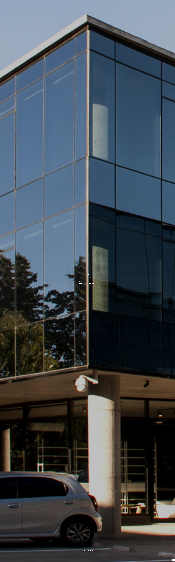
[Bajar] (87, 288)
